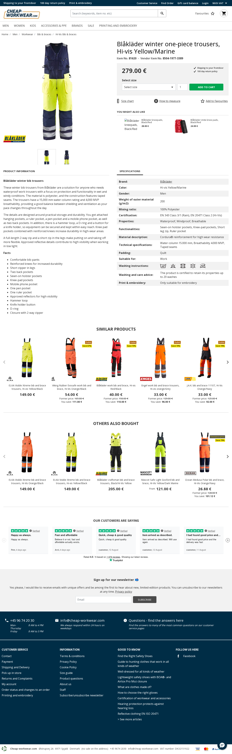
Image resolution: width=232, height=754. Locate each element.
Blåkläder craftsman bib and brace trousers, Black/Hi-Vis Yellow (116, 481)
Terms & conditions (72, 656)
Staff (63, 690)
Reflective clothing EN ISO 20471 (138, 714)
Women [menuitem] (19, 26)
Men (15, 34)
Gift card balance (187, 3)
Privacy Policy (68, 662)
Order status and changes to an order (26, 690)
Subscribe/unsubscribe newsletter (81, 695)
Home (5, 34)
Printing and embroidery (17, 695)
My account (9, 684)
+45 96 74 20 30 (22, 620)
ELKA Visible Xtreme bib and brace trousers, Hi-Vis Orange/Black (27, 481)
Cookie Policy (68, 667)
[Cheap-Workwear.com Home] (21, 13)
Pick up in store (11, 673)
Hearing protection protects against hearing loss (141, 706)
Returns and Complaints (17, 678)
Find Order (167, 3)
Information (70, 649)
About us (65, 684)
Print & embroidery (80, 3)
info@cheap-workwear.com (82, 620)
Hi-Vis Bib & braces (66, 34)
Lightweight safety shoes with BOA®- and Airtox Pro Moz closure (144, 679)
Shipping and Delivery (16, 667)
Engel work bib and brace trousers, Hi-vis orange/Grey (160, 387)
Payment (7, 662)
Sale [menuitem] (91, 26)
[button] (222, 745)
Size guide (66, 673)
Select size (129, 80)
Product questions (71, 678)
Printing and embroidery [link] (118, 26)
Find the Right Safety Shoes (135, 656)
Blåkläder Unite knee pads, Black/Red (204, 121)
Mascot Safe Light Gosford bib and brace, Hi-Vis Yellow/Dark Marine (160, 481)
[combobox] (118, 13)
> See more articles (130, 719)
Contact (7, 656)
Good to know (129, 649)
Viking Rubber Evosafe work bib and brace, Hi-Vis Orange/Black (71, 387)
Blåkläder (166, 181)
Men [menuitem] (6, 26)
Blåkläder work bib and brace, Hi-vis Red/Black (116, 387)
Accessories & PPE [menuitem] (54, 26)
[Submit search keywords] (162, 13)
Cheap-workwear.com (23, 748)
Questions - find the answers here (156, 620)
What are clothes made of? (134, 687)
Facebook (189, 656)
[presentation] (226, 362)
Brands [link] (77, 26)
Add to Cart (206, 87)
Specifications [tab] (130, 171)
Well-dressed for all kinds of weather (141, 671)
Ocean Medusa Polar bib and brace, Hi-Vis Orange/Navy (204, 481)
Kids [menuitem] (33, 26)
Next (114, 91)
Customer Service (147, 3)
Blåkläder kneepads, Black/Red (152, 121)
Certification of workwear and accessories (144, 698)
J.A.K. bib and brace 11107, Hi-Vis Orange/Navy (204, 387)
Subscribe (144, 599)
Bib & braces (44, 34)
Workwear (27, 34)
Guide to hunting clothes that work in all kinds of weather (143, 664)
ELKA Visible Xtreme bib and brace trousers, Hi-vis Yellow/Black (27, 387)
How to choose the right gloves (138, 692)
